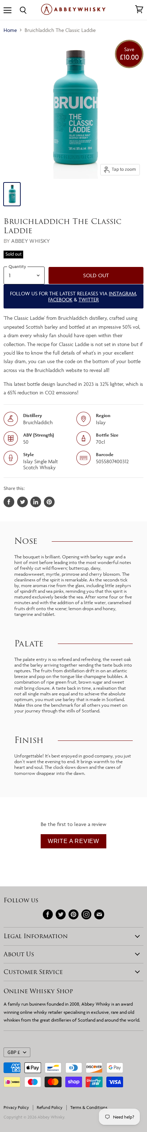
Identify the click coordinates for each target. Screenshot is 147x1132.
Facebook (60, 299)
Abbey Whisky (30, 240)
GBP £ (13, 1052)
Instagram (122, 293)
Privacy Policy (16, 1107)
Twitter (88, 299)
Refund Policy (49, 1107)
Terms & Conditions (88, 1107)
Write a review (73, 841)
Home (10, 30)
